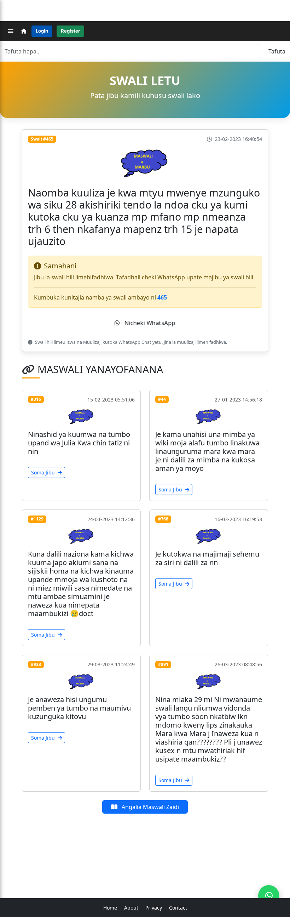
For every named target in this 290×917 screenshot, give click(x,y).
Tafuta (276, 51)
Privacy (153, 907)
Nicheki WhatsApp (149, 323)
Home (110, 907)
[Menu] (10, 31)
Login (42, 31)
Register (70, 31)
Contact (178, 907)
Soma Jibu (43, 472)
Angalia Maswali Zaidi (149, 807)
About (131, 907)
